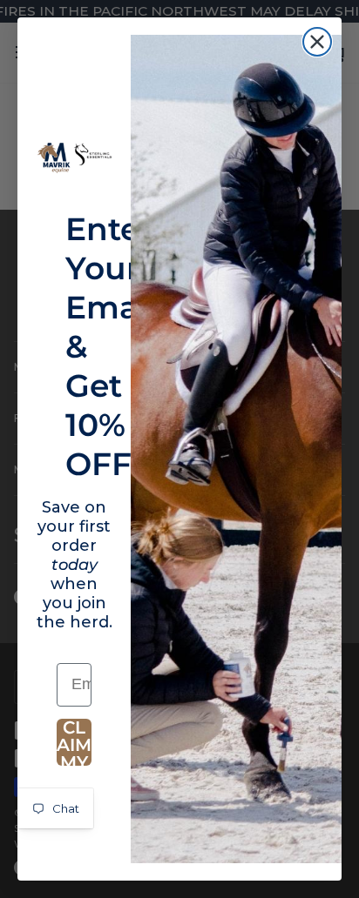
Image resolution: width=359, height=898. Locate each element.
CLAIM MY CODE (74, 742)
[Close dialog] (317, 42)
